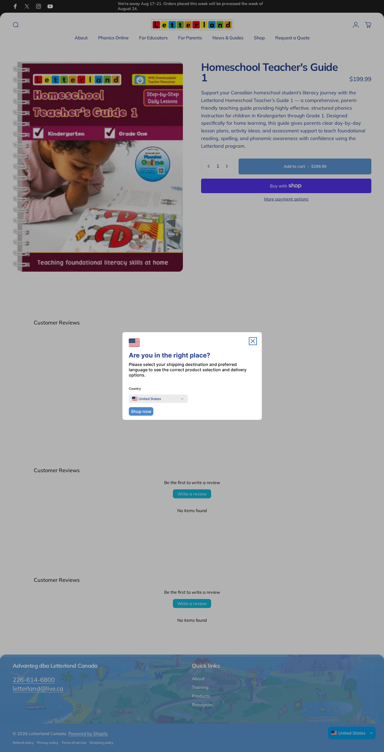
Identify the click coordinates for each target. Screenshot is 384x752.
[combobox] (146, 398)
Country (135, 389)
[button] (252, 341)
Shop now (141, 411)
